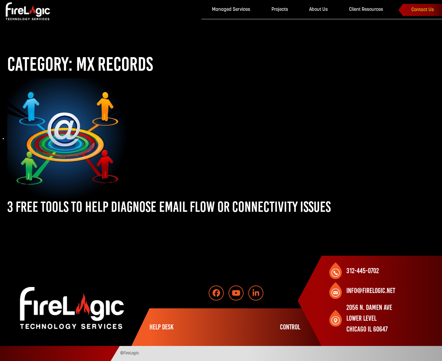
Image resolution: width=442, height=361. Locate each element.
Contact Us (422, 10)
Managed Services (231, 9)
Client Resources (366, 9)
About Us (318, 9)
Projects (280, 9)
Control (290, 327)
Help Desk (161, 327)
